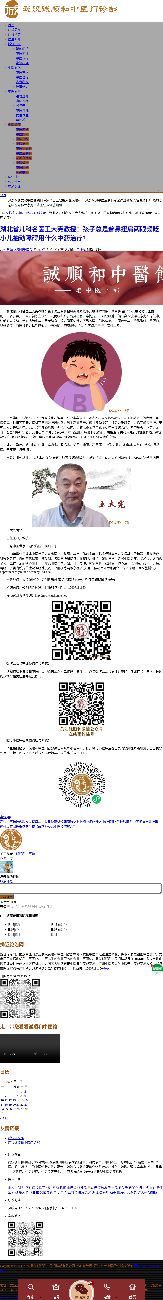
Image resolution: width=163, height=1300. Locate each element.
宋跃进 (92, 1187)
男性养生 (22, 120)
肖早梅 (133, 1187)
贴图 (10, 906)
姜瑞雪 (40, 1187)
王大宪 (12, 1187)
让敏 (98, 1192)
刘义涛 (90, 1192)
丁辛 (60, 1192)
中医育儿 (22, 110)
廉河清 (24, 1192)
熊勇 (53, 1192)
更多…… (109, 968)
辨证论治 (14, 44)
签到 (49, 906)
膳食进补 (22, 96)
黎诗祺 (121, 1192)
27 (14, 1109)
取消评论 (6, 881)
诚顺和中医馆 (23, 249)
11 (6, 1100)
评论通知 (10, 902)
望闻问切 (22, 48)
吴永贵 (132, 1192)
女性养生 (22, 115)
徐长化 (61, 1187)
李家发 (102, 1187)
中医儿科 (22, 139)
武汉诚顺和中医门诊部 (24, 1142)
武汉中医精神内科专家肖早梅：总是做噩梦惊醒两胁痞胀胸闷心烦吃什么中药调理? (58, 822)
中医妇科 (22, 134)
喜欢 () (5, 817)
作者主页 (6, 858)
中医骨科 (22, 162)
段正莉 (69, 1192)
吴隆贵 (44, 1192)
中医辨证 (22, 53)
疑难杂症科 (24, 158)
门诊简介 (14, 29)
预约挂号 (14, 181)
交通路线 (14, 186)
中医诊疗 (22, 58)
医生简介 (14, 39)
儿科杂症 (40, 213)
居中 (35, 906)
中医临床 (8, 213)
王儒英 (71, 1187)
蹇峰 (106, 1192)
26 (10, 1109)
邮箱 (11, 929)
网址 (11, 934)
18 (6, 1104)
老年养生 (22, 105)
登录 (3, 195)
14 (18, 1100)
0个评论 (80, 249)
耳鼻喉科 (22, 172)
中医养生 (14, 91)
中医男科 (22, 143)
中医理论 (22, 77)
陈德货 (79, 1192)
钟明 (21, 1187)
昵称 (11, 924)
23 (26, 1104)
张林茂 (82, 1187)
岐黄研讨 (22, 86)
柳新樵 (144, 1187)
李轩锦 (30, 1187)
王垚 (152, 1187)
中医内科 (22, 129)
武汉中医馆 (16, 1138)
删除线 (26, 906)
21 (18, 1104)
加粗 (17, 906)
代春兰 (34, 1192)
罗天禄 (142, 1192)
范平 (113, 1192)
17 (2, 1104)
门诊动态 (14, 34)
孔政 (15, 1192)
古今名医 (22, 82)
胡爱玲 (123, 1187)
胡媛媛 (152, 1192)
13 (14, 1100)
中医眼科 (22, 167)
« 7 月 (4, 1118)
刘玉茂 (113, 1187)
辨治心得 (22, 63)
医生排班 (14, 177)
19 (10, 1104)
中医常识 (22, 72)
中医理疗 (22, 101)
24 (2, 1109)
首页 (11, 25)
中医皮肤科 (24, 153)
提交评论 (7, 897)
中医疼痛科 (24, 148)
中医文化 (14, 67)
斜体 (42, 906)
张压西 (51, 1187)
